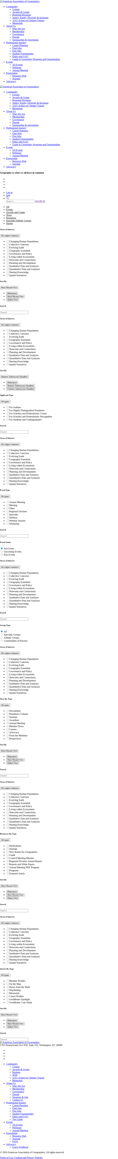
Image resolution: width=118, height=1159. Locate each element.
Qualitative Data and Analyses (24, 266)
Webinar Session (17, 520)
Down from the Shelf (19, 987)
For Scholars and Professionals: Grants (28, 413)
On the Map (15, 984)
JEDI (14, 1075)
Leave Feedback (20, 1147)
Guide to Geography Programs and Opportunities (36, 59)
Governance (18, 34)
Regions (16, 1072)
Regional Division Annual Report (25, 861)
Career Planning (20, 45)
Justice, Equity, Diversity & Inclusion (30, 17)
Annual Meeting (20, 70)
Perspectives (15, 738)
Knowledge (12, 73)
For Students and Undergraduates (25, 419)
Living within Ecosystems (21, 257)
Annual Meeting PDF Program (24, 867)
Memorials (17, 23)
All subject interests (10, 236)
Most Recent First (9, 287)
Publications (15, 845)
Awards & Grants (20, 12)
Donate (15, 37)
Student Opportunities (22, 53)
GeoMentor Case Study (20, 1002)
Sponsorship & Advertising (25, 40)
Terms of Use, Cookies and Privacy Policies (21, 1157)
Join (8, 195)
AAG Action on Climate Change (28, 20)
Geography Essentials (19, 250)
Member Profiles (17, 981)
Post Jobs (16, 51)
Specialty (13, 514)
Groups (16, 9)
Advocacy (11, 81)
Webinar (13, 517)
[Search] (7, 198)
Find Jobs (17, 48)
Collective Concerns (19, 244)
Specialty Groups (12, 634)
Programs (13, 870)
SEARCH (40, 201)
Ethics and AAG (20, 56)
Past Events (9, 554)
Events (9, 62)
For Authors (15, 407)
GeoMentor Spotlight (19, 999)
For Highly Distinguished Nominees (26, 410)
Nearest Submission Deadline (14, 377)
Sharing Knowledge (19, 272)
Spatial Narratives (17, 275)
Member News (16, 726)
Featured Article (17, 873)
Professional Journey (16, 42)
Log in (9, 192)
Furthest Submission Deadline (20, 389)
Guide (12, 855)
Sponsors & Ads (20, 1097)
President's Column (18, 714)
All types (5, 401)
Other (12, 508)
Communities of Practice (16, 640)
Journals (16, 78)
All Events (17, 64)
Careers (13, 729)
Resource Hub (19, 76)
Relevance (12, 293)
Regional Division (18, 511)
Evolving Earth (16, 247)
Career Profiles (16, 996)
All (5, 631)
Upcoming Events (12, 551)
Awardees (14, 720)
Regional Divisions (21, 15)
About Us (11, 26)
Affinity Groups (11, 637)
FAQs (15, 1141)
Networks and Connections (22, 260)
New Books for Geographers (23, 852)
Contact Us (17, 1100)
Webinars (16, 67)
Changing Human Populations (24, 241)
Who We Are (18, 28)
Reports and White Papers (21, 864)
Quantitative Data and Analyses (24, 269)
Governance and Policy (20, 253)
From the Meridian (18, 735)
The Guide (17, 1119)
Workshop (14, 523)
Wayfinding (15, 990)
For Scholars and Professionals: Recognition (30, 416)
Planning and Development (22, 263)
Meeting (13, 505)
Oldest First (12, 300)
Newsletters (15, 711)
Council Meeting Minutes (21, 858)
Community (12, 6)
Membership (18, 31)
